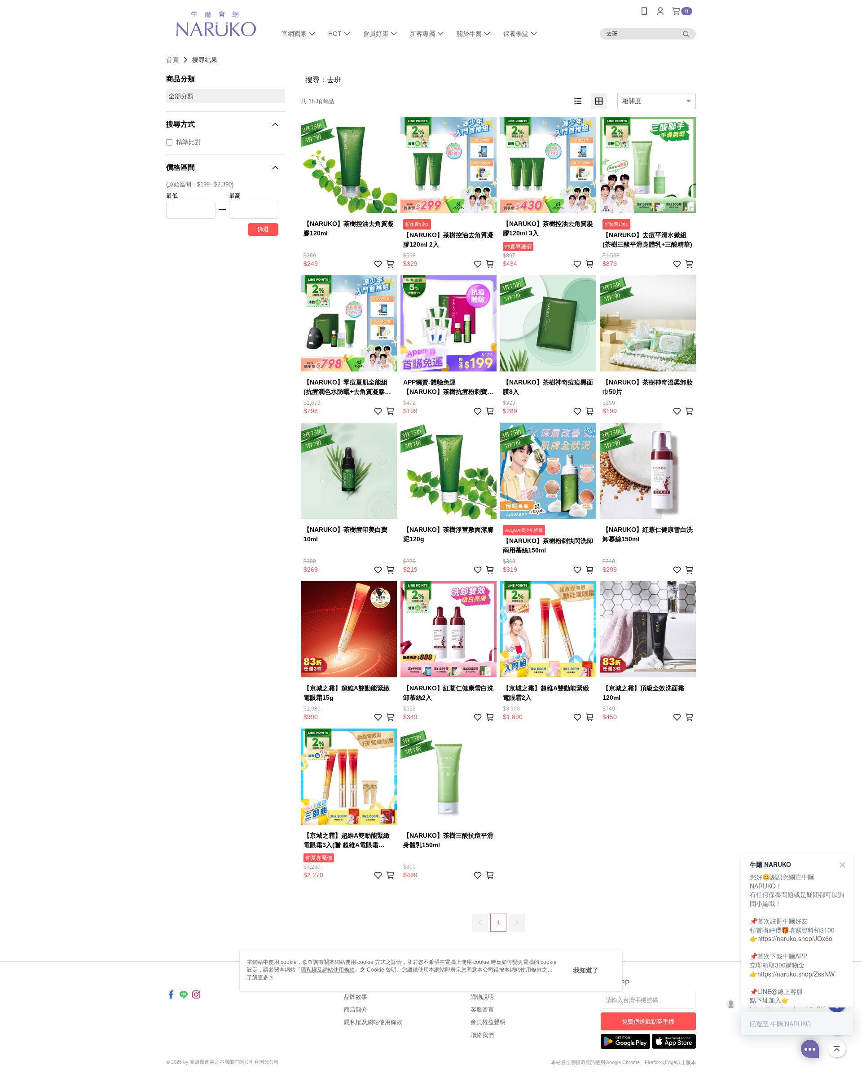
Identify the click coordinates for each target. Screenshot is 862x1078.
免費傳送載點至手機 (648, 1021)
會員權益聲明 (488, 1022)
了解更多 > (260, 977)
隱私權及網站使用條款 (373, 1022)
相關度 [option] (631, 101)
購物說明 (482, 997)
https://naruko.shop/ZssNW (796, 973)
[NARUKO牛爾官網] (216, 23)
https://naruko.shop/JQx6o (794, 938)
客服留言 (482, 1009)
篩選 (263, 229)
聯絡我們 (482, 1035)
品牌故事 (355, 997)
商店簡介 (355, 1009)
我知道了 (585, 970)
